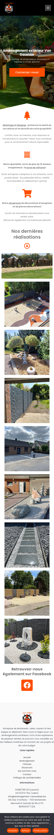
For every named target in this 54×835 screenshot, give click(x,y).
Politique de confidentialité (27, 777)
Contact (27, 774)
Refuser (25, 830)
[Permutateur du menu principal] (48, 8)
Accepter (12, 830)
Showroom (27, 767)
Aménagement (27, 760)
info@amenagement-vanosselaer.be (27, 796)
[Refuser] (50, 824)
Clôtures (27, 764)
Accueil (27, 757)
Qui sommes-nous (27, 771)
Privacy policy (40, 830)
